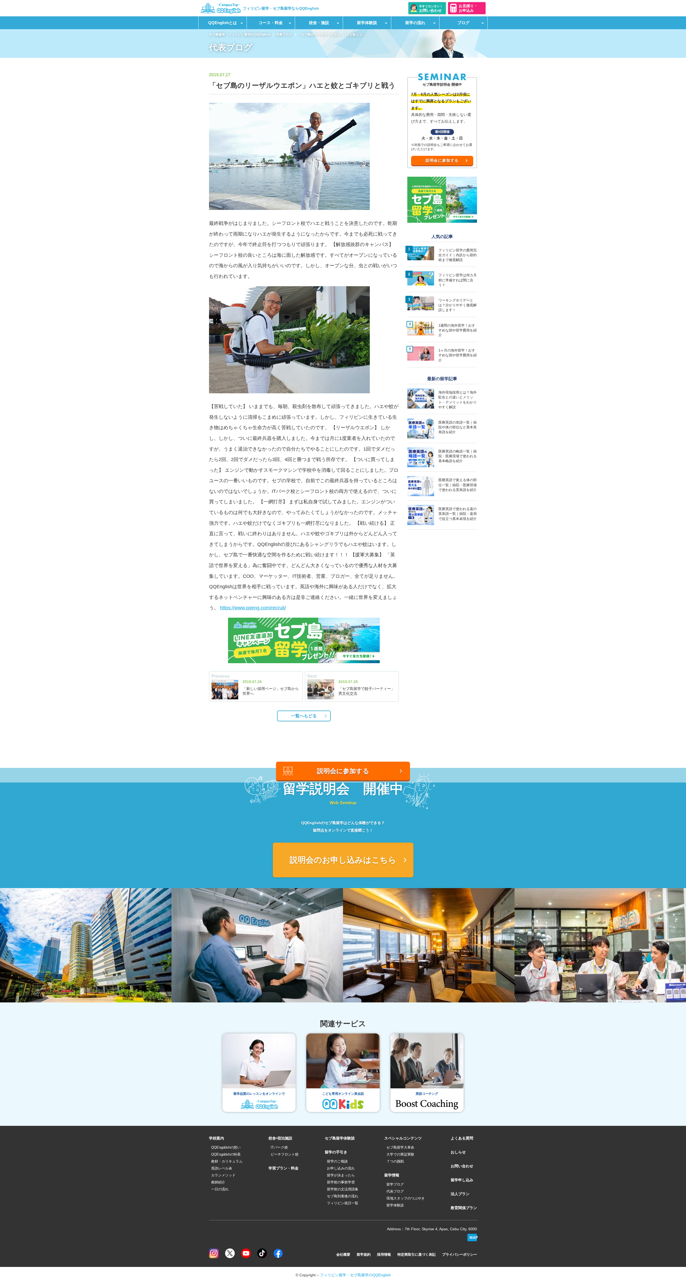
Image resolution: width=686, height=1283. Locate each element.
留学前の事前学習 (341, 1182)
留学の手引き (336, 1152)
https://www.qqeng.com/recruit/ (253, 607)
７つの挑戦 (395, 1161)
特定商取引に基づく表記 (416, 1254)
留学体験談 (395, 1205)
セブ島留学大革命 (400, 1147)
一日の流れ (220, 1189)
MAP (473, 1237)
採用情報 (384, 1254)
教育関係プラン (464, 1208)
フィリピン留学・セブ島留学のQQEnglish (355, 1275)
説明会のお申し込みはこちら (343, 859)
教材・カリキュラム (227, 1161)
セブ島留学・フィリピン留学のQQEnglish (239, 34)
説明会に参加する (442, 160)
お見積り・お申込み (468, 8)
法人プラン (460, 1194)
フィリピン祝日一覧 (342, 1203)
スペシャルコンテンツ (403, 1138)
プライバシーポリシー (459, 1254)
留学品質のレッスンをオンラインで (259, 1094)
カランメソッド (223, 1175)
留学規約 (364, 1254)
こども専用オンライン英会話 (343, 1094)
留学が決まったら (341, 1175)
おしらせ (458, 1152)
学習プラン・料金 (284, 1168)
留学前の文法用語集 (342, 1189)
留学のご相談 (337, 1161)
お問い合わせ (462, 1166)
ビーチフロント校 (285, 1154)
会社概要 (343, 1254)
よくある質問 (462, 1138)
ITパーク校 (279, 1147)
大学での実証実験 (400, 1154)
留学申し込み (462, 1180)
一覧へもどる (304, 716)
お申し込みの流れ (341, 1168)
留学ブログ (395, 1184)
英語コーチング (427, 1094)
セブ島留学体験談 (340, 1138)
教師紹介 (218, 1182)
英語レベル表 (221, 1168)
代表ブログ (284, 34)
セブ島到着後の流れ (342, 1196)
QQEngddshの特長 (226, 1154)
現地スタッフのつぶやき (405, 1198)
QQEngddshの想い (226, 1147)
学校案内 (216, 1138)
